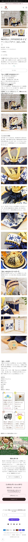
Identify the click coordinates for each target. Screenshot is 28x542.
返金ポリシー (22, 532)
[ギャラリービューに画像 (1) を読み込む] (6, 32)
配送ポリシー (18, 534)
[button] (1, 7)
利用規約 (13, 534)
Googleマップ (14, 499)
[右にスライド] (26, 33)
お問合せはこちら (14, 495)
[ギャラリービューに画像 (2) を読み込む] (14, 32)
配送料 (4, 49)
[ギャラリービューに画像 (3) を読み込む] (21, 32)
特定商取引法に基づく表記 (14, 536)
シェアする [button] (4, 55)
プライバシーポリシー (7, 534)
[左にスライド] (1, 33)
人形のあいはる (9, 532)
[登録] (23, 514)
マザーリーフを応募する (14, 477)
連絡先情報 (24, 534)
